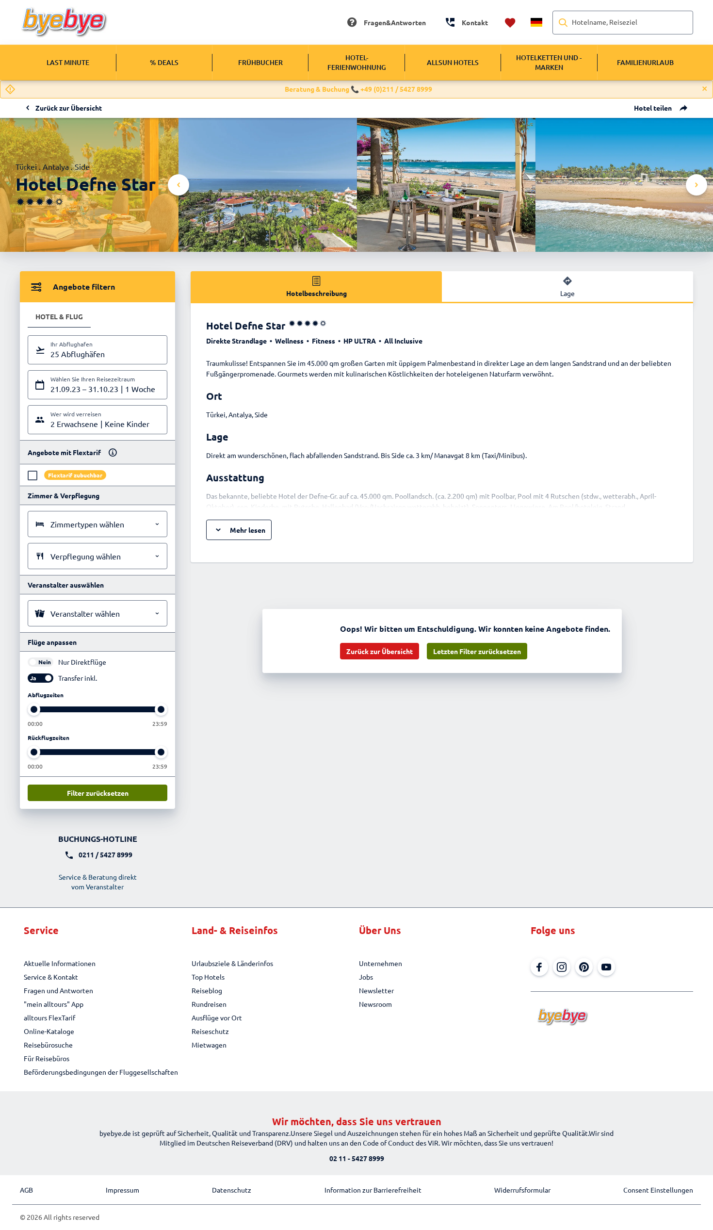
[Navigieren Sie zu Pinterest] (584, 967)
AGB (26, 1189)
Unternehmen (380, 963)
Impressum (122, 1189)
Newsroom (375, 1004)
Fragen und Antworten (58, 990)
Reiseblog (207, 990)
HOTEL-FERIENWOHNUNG (356, 62)
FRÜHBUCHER (260, 62)
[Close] (705, 89)
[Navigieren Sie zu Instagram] (561, 967)
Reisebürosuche (48, 1044)
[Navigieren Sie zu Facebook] (539, 967)
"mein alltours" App (53, 1004)
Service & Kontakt (51, 976)
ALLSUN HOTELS (453, 62)
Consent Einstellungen (658, 1189)
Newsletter (376, 990)
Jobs (366, 976)
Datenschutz (231, 1189)
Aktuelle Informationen (60, 963)
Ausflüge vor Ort (217, 1017)
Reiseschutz (210, 1031)
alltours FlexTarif (49, 1017)
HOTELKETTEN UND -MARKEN (549, 62)
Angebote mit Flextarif (64, 452)
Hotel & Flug (59, 316)
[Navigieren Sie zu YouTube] (606, 967)
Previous (178, 185)
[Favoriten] (510, 22)
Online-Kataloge (49, 1031)
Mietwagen (209, 1044)
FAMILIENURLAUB (645, 62)
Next (696, 185)
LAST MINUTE (68, 62)
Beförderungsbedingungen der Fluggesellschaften (101, 1071)
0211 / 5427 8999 (105, 854)
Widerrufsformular (522, 1189)
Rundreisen (209, 1004)
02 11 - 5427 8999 (356, 1158)
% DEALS (164, 62)
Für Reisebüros (46, 1058)
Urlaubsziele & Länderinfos (232, 963)
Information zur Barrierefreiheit (372, 1189)
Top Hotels (208, 976)
